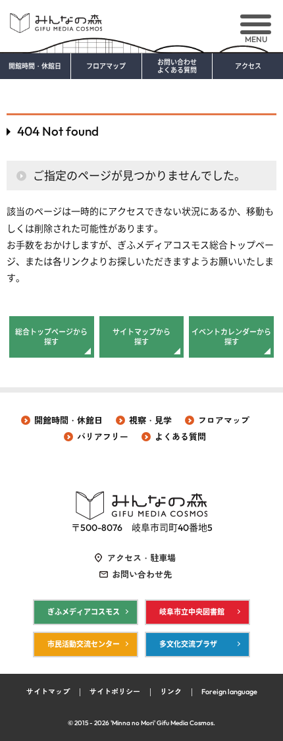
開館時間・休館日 (35, 66)
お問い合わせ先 (142, 574)
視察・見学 (150, 420)
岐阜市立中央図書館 (191, 612)
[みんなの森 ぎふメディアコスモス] (141, 18)
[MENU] (255, 24)
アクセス (248, 66)
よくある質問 (180, 436)
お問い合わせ (177, 66)
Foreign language (229, 691)
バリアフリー (102, 436)
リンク (171, 691)
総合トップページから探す (51, 336)
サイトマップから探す (141, 336)
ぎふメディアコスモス (83, 612)
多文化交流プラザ (188, 644)
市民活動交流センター (83, 644)
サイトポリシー (115, 691)
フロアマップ (106, 66)
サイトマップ (48, 691)
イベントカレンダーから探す (231, 336)
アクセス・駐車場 (141, 558)
